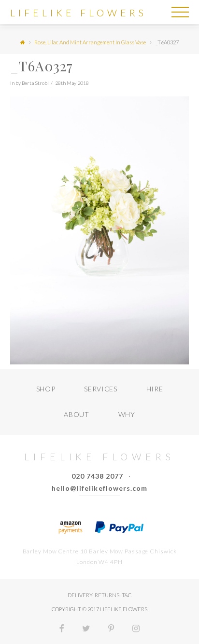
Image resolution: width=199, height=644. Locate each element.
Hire (154, 389)
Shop (46, 389)
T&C (126, 595)
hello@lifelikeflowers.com (99, 488)
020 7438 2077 (97, 476)
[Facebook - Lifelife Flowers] (62, 629)
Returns (107, 595)
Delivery (80, 595)
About (76, 414)
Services (100, 389)
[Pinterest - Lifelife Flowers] (111, 629)
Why (126, 414)
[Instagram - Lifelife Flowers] (136, 629)
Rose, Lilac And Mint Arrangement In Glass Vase (90, 42)
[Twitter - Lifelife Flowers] (86, 629)
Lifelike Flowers (78, 12)
